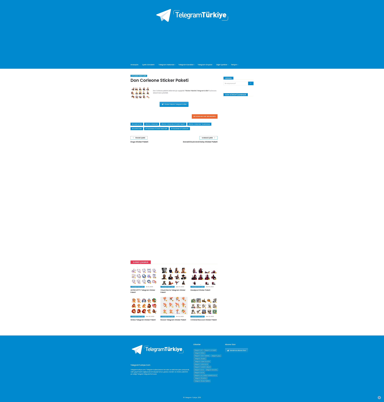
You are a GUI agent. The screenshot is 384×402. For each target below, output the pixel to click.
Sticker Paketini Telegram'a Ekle (175, 104)
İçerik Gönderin (148, 65)
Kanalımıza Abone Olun (238, 350)
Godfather (137, 129)
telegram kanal (199, 370)
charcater (137, 124)
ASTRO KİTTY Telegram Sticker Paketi (142, 291)
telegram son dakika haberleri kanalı (205, 375)
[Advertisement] (185, 46)
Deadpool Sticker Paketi (200, 290)
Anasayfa (134, 65)
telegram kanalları (211, 370)
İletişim (234, 65)
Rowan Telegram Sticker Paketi (173, 320)
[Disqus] (174, 175)
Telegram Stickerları (180, 129)
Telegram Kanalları (186, 65)
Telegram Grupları (205, 65)
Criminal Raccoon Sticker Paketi (203, 320)
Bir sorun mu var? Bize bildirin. (204, 116)
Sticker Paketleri (139, 76)
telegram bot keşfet (210, 350)
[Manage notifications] (379, 397)
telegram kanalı (199, 372)
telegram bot (198, 350)
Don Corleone (152, 124)
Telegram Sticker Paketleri (157, 129)
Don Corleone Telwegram (200, 124)
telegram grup (216, 356)
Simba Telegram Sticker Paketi (143, 320)
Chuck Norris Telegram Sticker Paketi (172, 291)
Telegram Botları (199, 353)
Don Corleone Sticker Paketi (174, 124)
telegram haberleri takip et (202, 367)
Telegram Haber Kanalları (202, 361)
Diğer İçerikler (221, 65)
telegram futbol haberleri (202, 356)
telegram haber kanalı (201, 364)
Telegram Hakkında (166, 65)
